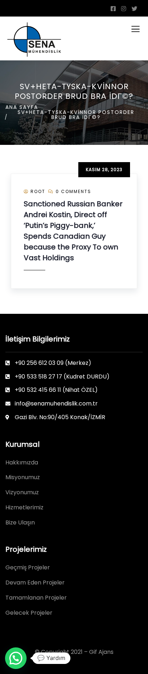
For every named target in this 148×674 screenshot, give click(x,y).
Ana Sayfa (21, 107)
